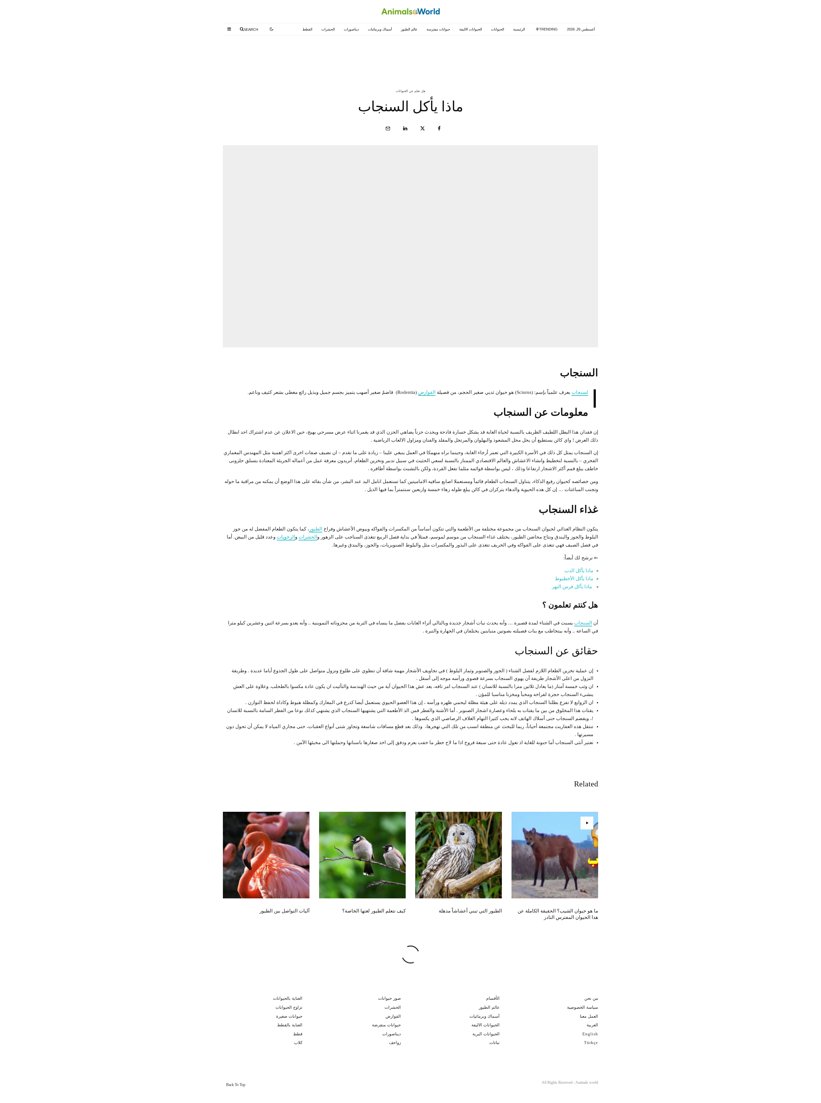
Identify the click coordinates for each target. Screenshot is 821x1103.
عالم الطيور (409, 29)
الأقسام (493, 998)
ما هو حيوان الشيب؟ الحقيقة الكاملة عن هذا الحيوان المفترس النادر (523, 53)
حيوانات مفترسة (438, 29)
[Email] (387, 128)
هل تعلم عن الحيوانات (410, 91)
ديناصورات (351, 29)
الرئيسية (519, 29)
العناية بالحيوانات (287, 998)
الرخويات (286, 536)
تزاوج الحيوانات (288, 1007)
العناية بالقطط (289, 1024)
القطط (307, 29)
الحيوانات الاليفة (470, 29)
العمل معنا (589, 1016)
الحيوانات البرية (486, 1033)
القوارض (427, 392)
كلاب (298, 1042)
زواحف (395, 1042)
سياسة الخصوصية (582, 1007)
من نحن (591, 998)
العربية (592, 1024)
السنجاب (579, 392)
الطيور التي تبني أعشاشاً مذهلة (407, 53)
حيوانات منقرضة (386, 1024)
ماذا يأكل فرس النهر (572, 586)
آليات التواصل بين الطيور (284, 910)
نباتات (494, 1042)
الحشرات (328, 29)
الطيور (315, 528)
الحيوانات (497, 29)
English (590, 1033)
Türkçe (591, 1042)
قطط (297, 1033)
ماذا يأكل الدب (578, 570)
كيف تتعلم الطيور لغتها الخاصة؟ (279, 53)
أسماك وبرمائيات (380, 29)
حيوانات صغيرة (289, 1016)
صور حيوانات (389, 998)
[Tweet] (422, 128)
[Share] (439, 128)
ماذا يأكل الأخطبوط (574, 578)
